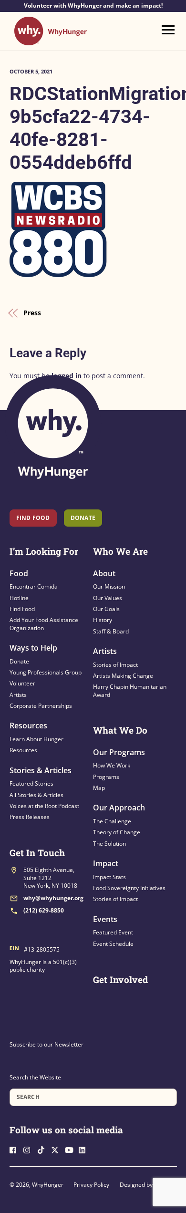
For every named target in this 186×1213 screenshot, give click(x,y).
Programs (106, 777)
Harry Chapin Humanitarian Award (129, 690)
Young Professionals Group (46, 672)
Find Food (33, 518)
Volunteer (22, 683)
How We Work (111, 765)
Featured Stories (31, 783)
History (102, 620)
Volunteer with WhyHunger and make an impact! (93, 6)
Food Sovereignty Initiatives (129, 888)
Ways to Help (33, 648)
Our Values (107, 598)
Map (99, 788)
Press (32, 312)
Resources (28, 725)
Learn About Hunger (36, 739)
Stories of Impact (115, 665)
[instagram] (29, 1149)
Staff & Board (111, 631)
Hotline (19, 598)
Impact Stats (109, 877)
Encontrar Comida (34, 586)
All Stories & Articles (36, 795)
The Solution (109, 844)
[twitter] (57, 1149)
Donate (19, 661)
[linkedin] (85, 1149)
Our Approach (119, 807)
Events (105, 919)
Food (19, 573)
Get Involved (120, 979)
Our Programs (119, 752)
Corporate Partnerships (41, 706)
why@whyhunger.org (53, 898)
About (104, 573)
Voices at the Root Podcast (44, 806)
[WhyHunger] (50, 41)
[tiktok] (43, 1149)
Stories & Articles (41, 770)
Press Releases (30, 817)
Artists (18, 695)
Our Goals (106, 609)
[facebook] (16, 1149)
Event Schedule (113, 944)
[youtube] (71, 1149)
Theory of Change (116, 832)
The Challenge (112, 821)
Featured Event (113, 932)
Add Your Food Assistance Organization (44, 624)
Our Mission (109, 586)
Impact (105, 863)
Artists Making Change (123, 676)
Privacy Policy (91, 1185)
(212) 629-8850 (43, 910)
